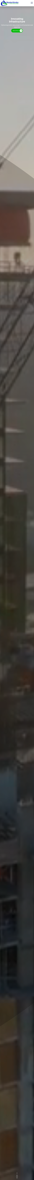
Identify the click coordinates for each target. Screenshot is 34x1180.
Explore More (16, 30)
